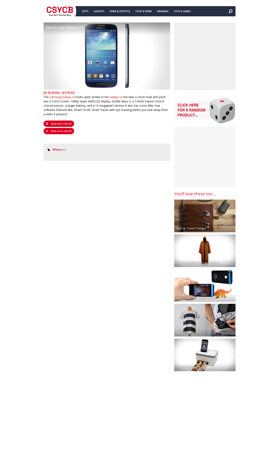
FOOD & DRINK (143, 11)
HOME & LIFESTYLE (119, 11)
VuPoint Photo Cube (189, 367)
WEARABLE (163, 11)
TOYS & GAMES (182, 11)
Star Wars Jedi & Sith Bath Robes (198, 263)
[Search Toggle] (230, 11)
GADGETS (99, 11)
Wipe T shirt (184, 332)
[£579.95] (68, 93)
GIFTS (85, 11)
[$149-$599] (52, 93)
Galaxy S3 (116, 97)
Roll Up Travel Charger (191, 228)
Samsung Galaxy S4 (62, 97)
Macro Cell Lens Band (190, 298)
